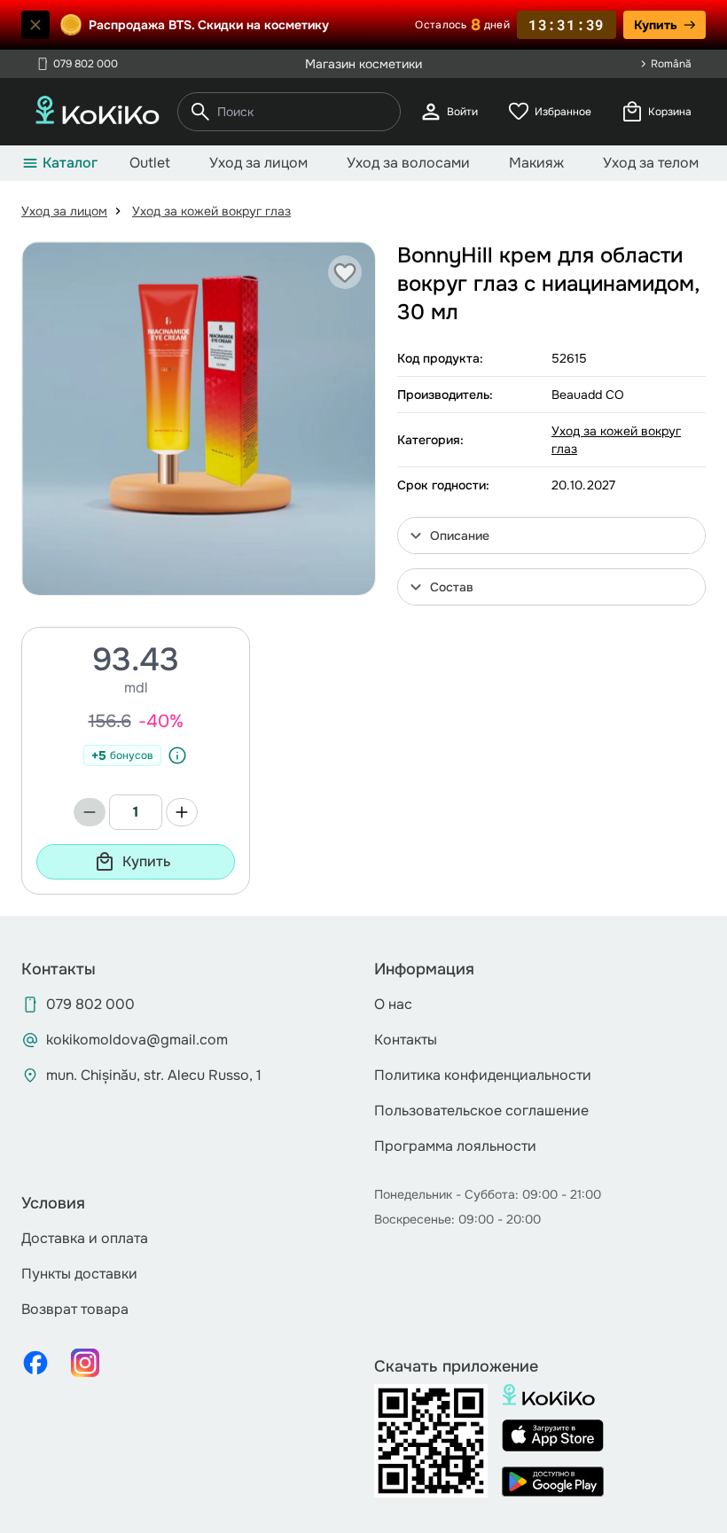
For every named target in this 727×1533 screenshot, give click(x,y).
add (181, 812)
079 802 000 (76, 64)
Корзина (656, 111)
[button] (551, 535)
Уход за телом (651, 162)
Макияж (536, 162)
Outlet (149, 162)
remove (89, 812)
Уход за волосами (408, 162)
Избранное (548, 111)
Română (671, 64)
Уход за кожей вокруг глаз (211, 211)
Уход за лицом (258, 162)
